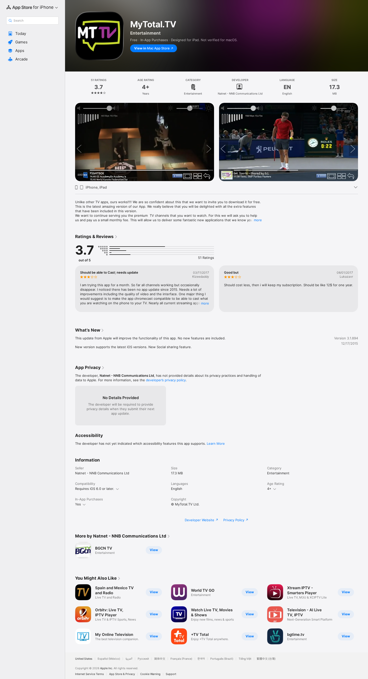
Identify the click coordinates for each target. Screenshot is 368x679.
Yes (78, 504)
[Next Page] (362, 134)
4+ (269, 489)
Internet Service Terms (89, 674)
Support (171, 674)
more (258, 220)
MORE (205, 303)
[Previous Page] (70, 134)
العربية (128, 658)
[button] (32, 33)
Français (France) (181, 658)
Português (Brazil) (221, 658)
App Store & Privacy (122, 674)
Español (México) (109, 658)
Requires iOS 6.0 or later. (94, 489)
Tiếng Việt (245, 658)
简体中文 (159, 658)
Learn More (216, 443)
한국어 (201, 658)
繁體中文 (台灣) (266, 658)
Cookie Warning (150, 674)
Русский (143, 658)
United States (83, 658)
